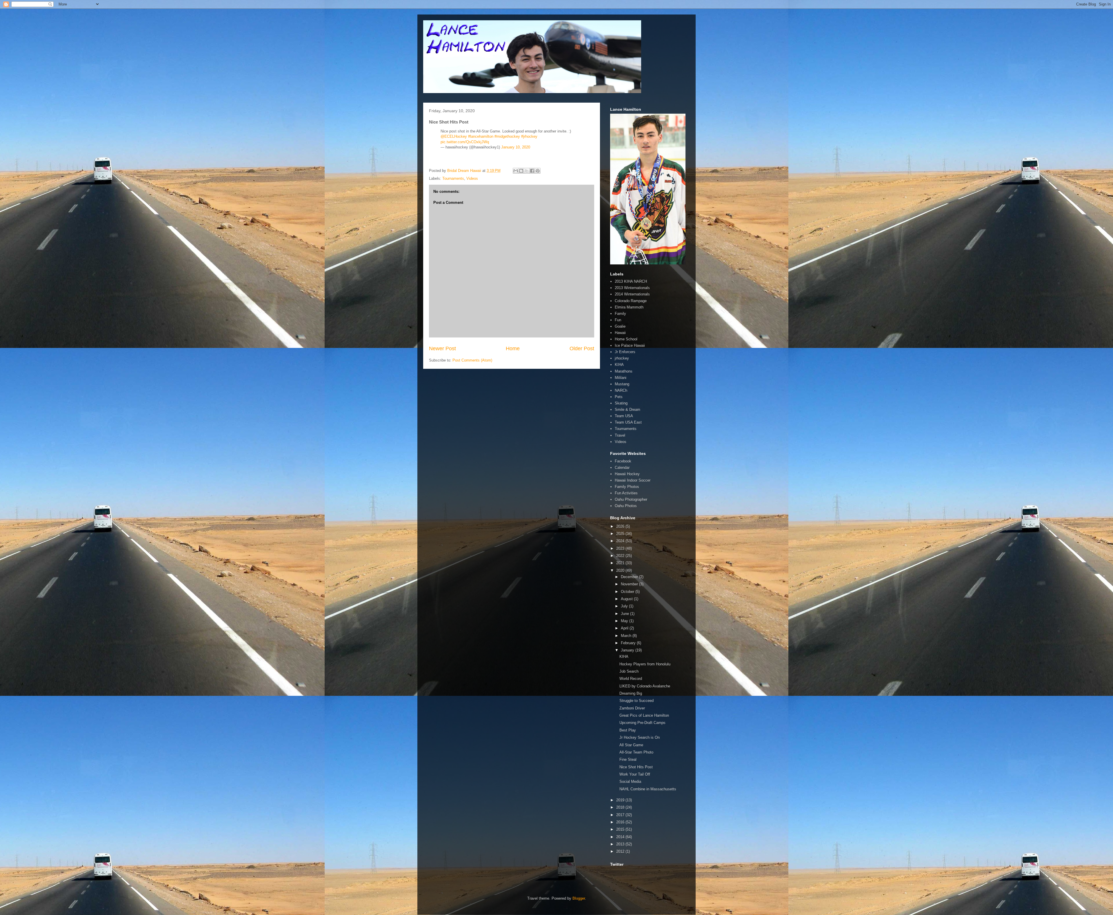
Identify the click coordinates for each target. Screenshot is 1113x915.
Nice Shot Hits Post (636, 767)
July (625, 606)
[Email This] (516, 171)
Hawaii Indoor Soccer (632, 480)
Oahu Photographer (631, 499)
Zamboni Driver (632, 708)
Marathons (623, 371)
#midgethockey (507, 136)
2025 (620, 533)
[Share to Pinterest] (538, 171)
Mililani (620, 377)
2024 (620, 541)
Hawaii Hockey (627, 474)
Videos (472, 178)
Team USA (624, 416)
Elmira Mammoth (629, 307)
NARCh (621, 390)
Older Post (582, 348)
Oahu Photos (626, 506)
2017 (620, 815)
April (625, 628)
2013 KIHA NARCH (631, 281)
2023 (620, 548)
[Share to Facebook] (532, 171)
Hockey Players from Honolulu (644, 664)
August (627, 599)
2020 (620, 570)
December (630, 577)
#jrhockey (529, 136)
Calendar (622, 467)
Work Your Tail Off (634, 774)
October (628, 591)
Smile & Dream (627, 409)
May (625, 621)
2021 (620, 563)
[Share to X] (527, 171)
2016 (620, 822)
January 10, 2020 (515, 147)
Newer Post (442, 348)
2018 (620, 807)
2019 (620, 800)
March (626, 635)
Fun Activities (626, 493)
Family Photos (627, 486)
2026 (620, 526)
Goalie (620, 326)
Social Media (630, 781)
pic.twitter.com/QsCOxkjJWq (465, 142)
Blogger (578, 898)
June (625, 613)
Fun (618, 320)
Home (513, 348)
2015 (620, 829)
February (629, 643)
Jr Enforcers (625, 352)
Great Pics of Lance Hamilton (644, 715)
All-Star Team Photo (636, 752)
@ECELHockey (454, 136)
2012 (620, 851)
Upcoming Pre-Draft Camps (642, 722)
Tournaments (453, 178)
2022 (620, 555)
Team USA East (628, 422)
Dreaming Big (630, 693)
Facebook (623, 461)
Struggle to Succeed (636, 700)
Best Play (627, 730)
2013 (620, 844)
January (628, 650)
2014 (620, 837)
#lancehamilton (480, 136)
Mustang (622, 384)
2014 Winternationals (632, 294)
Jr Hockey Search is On (639, 737)
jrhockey (622, 358)
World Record (630, 678)
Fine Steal (627, 759)
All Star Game (631, 745)
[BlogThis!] (521, 171)
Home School (626, 339)
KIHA (619, 364)
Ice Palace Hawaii (630, 345)
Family (620, 313)
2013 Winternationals (632, 288)
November (630, 584)
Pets (619, 397)
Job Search (629, 671)
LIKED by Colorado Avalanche (644, 686)
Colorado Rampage (631, 301)
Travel (620, 435)
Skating (621, 403)
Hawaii (620, 333)
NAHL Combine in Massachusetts (647, 789)
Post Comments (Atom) (472, 360)
